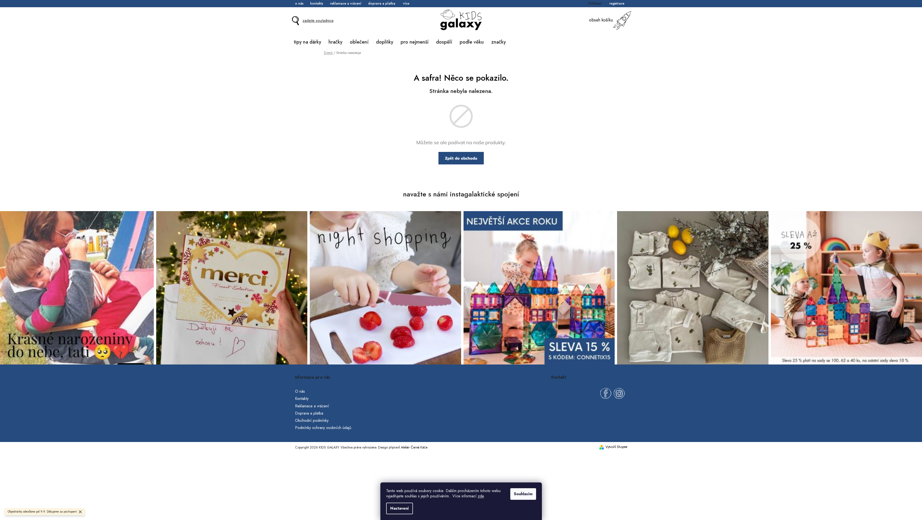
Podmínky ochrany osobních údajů (323, 427)
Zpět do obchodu (461, 158)
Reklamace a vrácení (345, 3)
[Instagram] (619, 393)
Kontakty (316, 3)
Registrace (616, 3)
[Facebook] (605, 393)
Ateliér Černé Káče (414, 447)
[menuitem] (307, 42)
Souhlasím (523, 494)
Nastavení (399, 508)
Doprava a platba (381, 3)
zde (481, 496)
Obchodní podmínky (312, 420)
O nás (299, 3)
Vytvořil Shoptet (616, 447)
